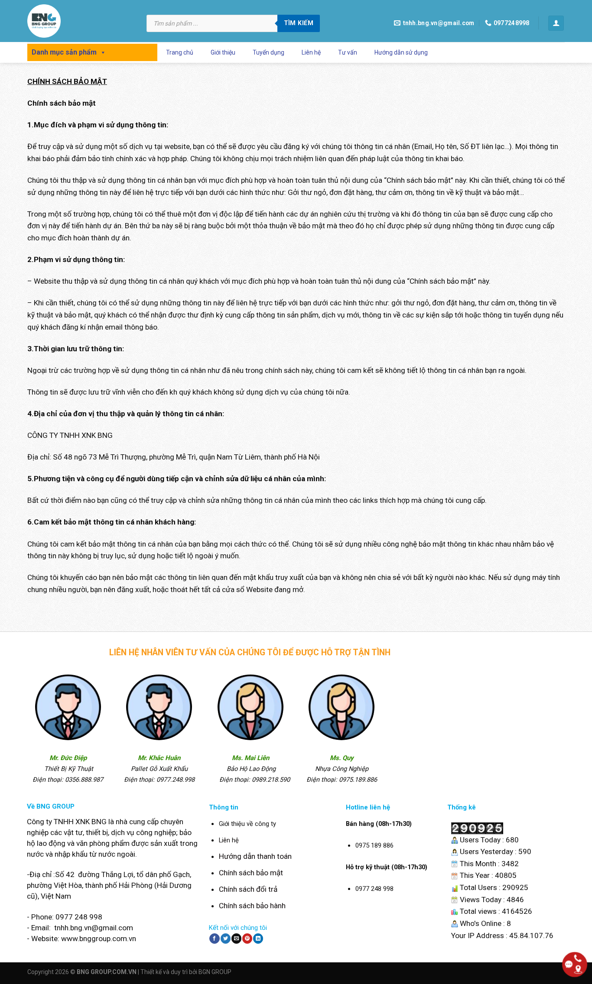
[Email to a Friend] (236, 938)
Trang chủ (179, 52)
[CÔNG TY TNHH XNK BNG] (80, 21)
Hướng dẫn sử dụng (401, 52)
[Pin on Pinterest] (247, 938)
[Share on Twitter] (226, 938)
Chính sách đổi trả (248, 889)
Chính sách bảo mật (251, 872)
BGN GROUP (214, 971)
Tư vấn (347, 52)
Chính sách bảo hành (252, 905)
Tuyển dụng (268, 52)
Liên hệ (311, 52)
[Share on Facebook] (214, 938)
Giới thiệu (223, 52)
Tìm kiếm (298, 22)
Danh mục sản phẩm (64, 52)
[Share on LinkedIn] (258, 938)
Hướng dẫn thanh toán (255, 856)
